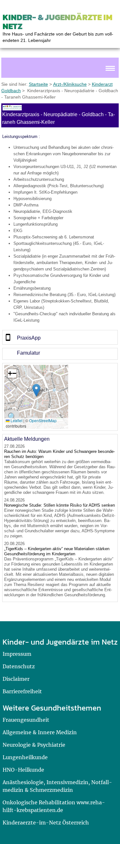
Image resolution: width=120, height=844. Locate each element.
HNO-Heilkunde (23, 770)
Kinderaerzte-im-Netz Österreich (46, 822)
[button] (36, 390)
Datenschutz (19, 666)
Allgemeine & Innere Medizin (40, 732)
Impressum (17, 654)
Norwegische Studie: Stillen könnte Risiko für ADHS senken (59, 505)
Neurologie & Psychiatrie (34, 745)
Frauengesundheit (26, 720)
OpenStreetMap (43, 420)
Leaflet (16, 420)
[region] (59, 337)
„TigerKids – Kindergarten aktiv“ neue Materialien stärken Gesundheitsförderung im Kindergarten (56, 551)
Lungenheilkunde (25, 757)
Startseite (38, 84)
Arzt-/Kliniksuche (70, 84)
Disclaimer (16, 679)
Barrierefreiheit (22, 691)
